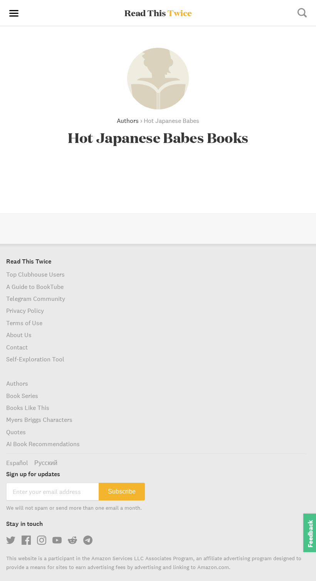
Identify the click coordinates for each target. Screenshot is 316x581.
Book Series (22, 396)
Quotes (16, 432)
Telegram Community (35, 298)
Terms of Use (24, 323)
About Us (19, 335)
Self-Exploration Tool (35, 359)
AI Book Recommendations (43, 444)
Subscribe (122, 491)
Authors (128, 120)
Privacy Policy (25, 310)
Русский (45, 463)
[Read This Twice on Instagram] (41, 540)
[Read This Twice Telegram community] (87, 540)
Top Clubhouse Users (35, 274)
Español (17, 463)
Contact (17, 347)
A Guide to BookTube (35, 286)
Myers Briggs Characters (39, 419)
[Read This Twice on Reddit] (72, 540)
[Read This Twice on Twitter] (10, 540)
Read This (158, 12)
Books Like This (27, 407)
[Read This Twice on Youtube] (57, 540)
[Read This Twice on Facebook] (26, 540)
